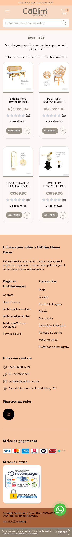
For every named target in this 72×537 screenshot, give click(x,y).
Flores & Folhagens (50, 304)
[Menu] (7, 12)
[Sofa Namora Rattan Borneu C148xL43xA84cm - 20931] (27, 131)
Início (42, 290)
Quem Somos (11, 302)
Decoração (46, 318)
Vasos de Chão (48, 339)
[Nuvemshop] (15, 522)
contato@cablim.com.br (24, 381)
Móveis (43, 311)
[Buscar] (64, 23)
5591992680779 (19, 367)
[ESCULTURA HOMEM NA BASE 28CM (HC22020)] (63, 215)
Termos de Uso (12, 333)
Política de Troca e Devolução (14, 325)
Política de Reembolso (16, 316)
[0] (64, 13)
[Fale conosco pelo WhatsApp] (60, 509)
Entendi (63, 532)
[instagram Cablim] (8, 414)
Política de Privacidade (16, 309)
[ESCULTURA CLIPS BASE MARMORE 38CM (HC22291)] (27, 215)
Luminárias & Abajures (52, 325)
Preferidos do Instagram (54, 347)
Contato (8, 295)
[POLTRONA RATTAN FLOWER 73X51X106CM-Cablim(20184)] (63, 131)
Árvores (43, 297)
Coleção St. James (50, 332)
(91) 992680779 (19, 374)
